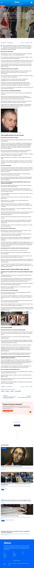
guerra (3, 473)
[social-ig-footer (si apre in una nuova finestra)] (19, 560)
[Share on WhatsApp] (32, 42)
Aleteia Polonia (13, 20)
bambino (3, 520)
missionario (7, 391)
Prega (19, 5)
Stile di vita (5, 554)
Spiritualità (5, 556)
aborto (3, 489)
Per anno (23, 553)
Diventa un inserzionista (20, 563)
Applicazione (14, 554)
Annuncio (14, 556)
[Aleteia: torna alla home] (17, 2)
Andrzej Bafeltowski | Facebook (17, 132)
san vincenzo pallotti (18, 391)
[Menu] (5, 2)
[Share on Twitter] (29, 42)
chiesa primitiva (4, 448)
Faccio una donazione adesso (7, 410)
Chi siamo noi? (10, 563)
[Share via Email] (31, 42)
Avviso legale (14, 563)
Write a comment (17, 425)
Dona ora (2, 5)
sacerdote (11, 391)
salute (8, 8)
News (4, 553)
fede (2, 505)
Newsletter (14, 553)
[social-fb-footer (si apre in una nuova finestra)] (16, 560)
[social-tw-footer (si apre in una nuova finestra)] (17, 560)
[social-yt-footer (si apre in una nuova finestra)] (14, 560)
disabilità (2, 391)
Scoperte (5, 557)
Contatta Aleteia (26, 563)
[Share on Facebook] (26, 42)
